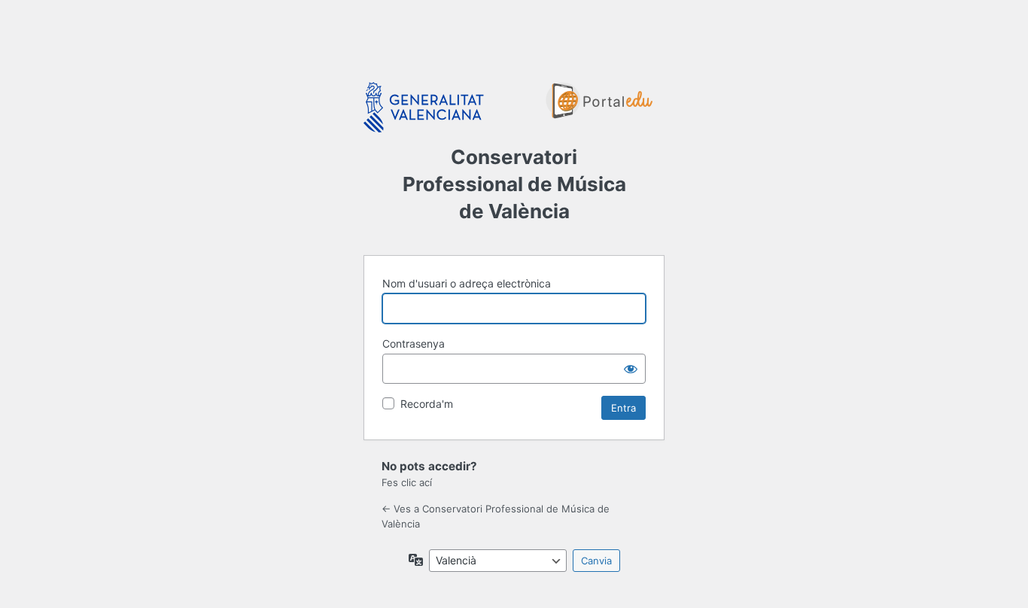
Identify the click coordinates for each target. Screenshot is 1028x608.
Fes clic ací (407, 482)
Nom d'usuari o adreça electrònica (466, 283)
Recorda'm (426, 403)
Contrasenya (413, 343)
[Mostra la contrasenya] (631, 369)
